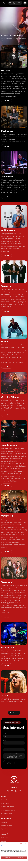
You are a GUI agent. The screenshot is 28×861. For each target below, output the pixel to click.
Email (4, 747)
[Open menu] (25, 3)
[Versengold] (14, 501)
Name (4, 733)
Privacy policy (23, 844)
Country (5, 740)
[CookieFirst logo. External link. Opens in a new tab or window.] (1, 845)
